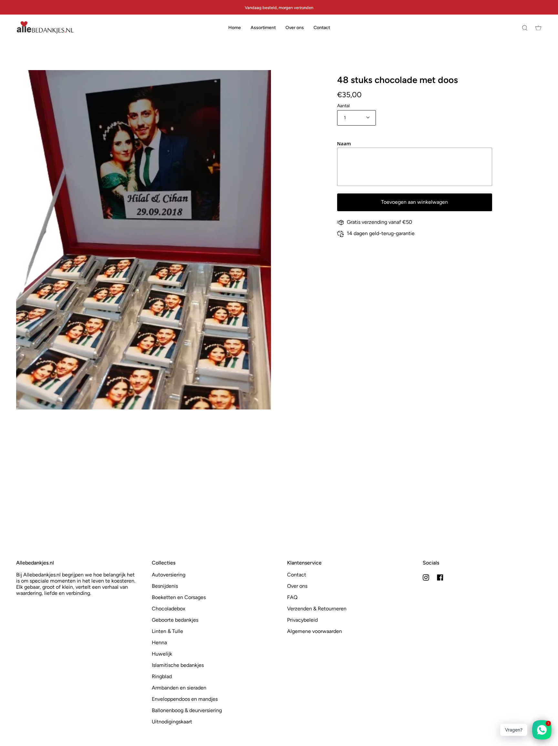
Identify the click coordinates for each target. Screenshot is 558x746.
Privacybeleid (302, 620)
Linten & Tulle (167, 631)
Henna (159, 642)
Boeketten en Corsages (179, 597)
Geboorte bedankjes (175, 620)
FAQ (292, 597)
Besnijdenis (165, 586)
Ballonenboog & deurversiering (187, 710)
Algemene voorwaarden (314, 631)
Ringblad (162, 676)
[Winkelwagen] (538, 28)
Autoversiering (168, 575)
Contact (296, 575)
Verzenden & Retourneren (316, 609)
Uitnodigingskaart (172, 722)
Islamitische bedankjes (178, 665)
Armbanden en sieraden (179, 688)
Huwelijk (162, 654)
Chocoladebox (168, 609)
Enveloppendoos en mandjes (185, 699)
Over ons (297, 586)
